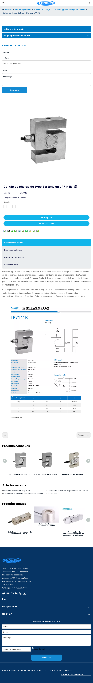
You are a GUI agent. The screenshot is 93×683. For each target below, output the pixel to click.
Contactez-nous (11, 265)
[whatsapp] (24, 593)
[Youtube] (16, 593)
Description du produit (13, 242)
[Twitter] (12, 593)
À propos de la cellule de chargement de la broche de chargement (24, 494)
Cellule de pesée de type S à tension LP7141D (80, 474)
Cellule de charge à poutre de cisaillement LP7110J (20, 532)
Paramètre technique (13, 250)
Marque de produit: (11, 198)
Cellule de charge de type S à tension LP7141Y (54, 474)
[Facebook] (3, 593)
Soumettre (14, 90)
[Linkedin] (7, 593)
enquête (48, 217)
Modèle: (7, 193)
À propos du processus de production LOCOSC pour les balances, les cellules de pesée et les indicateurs (68, 490)
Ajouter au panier (47, 223)
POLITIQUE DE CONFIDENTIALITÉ (76, 675)
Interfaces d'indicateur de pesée (16, 490)
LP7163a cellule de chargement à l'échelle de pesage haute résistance (73, 533)
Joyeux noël (52, 494)
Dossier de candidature (14, 257)
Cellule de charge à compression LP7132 (46, 524)
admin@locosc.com (15, 575)
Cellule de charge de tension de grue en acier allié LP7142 (27, 474)
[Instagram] (20, 593)
